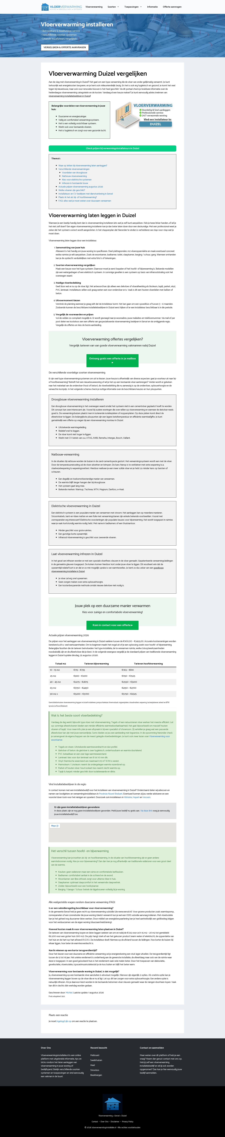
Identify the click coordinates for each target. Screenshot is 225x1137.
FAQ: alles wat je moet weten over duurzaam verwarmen (84, 201)
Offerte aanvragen (172, 7)
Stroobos (94, 1070)
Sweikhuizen (96, 1060)
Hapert (136, 797)
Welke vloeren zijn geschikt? (71, 190)
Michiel (69, 993)
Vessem (146, 797)
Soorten (112, 7)
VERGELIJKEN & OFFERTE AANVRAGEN (65, 47)
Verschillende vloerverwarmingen (73, 169)
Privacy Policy (127, 1121)
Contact (95, 1121)
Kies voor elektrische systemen (77, 180)
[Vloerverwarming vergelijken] (62, 7)
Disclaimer (115, 1121)
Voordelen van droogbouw (74, 173)
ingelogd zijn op (64, 1021)
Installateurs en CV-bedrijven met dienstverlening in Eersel (85, 194)
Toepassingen (131, 7)
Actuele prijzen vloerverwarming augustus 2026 (80, 187)
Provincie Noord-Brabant (110, 794)
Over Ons (104, 1121)
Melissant (94, 1055)
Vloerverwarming (94, 7)
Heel (92, 1065)
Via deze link (146, 811)
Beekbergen (96, 1075)
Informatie (152, 7)
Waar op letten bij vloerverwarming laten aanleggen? (82, 166)
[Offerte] (144, 115)
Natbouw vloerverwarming (74, 176)
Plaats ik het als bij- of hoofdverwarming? (77, 197)
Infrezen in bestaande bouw (75, 183)
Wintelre (128, 797)
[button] (112, 148)
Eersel (117, 1115)
